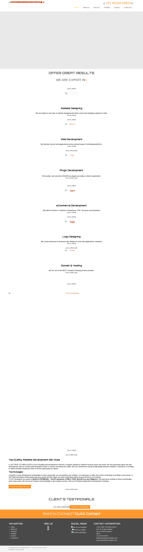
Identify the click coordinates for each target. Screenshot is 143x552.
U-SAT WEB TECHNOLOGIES (39, 547)
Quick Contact (87, 514)
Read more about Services (20, 486)
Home (77, 7)
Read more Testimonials (80, 507)
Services (97, 7)
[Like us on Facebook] (79, 527)
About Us (86, 7)
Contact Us (128, 7)
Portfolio (107, 7)
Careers (117, 7)
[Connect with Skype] (78, 532)
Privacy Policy (20, 549)
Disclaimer (12, 549)
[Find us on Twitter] (79, 530)
